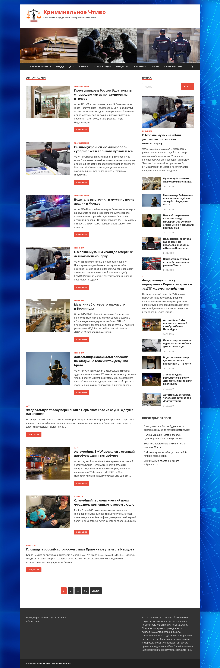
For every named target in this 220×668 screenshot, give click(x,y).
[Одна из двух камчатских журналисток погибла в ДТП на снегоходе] (151, 350)
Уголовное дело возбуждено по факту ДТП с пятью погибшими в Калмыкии (177, 379)
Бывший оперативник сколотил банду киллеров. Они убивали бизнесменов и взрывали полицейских (178, 221)
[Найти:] (168, 86)
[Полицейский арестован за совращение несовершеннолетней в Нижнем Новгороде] (151, 249)
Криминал (140, 66)
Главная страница (40, 66)
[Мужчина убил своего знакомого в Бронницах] (151, 188)
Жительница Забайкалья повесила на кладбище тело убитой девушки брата (101, 361)
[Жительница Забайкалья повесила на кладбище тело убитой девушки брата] (151, 205)
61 (85, 590)
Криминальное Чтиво (74, 12)
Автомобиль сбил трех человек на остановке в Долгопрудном (177, 397)
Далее (96, 590)
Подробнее (81, 130)
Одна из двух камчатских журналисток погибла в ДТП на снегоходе (178, 343)
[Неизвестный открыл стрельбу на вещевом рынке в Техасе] (151, 269)
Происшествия (173, 66)
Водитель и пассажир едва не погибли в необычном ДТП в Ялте (177, 360)
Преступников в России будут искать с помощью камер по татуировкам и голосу (103, 94)
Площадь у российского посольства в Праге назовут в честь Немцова (80, 549)
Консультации (102, 66)
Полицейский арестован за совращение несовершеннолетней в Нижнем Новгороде (177, 243)
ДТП (71, 66)
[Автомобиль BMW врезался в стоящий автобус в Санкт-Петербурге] (151, 330)
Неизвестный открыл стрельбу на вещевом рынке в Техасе (176, 262)
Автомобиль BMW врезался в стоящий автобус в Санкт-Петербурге (175, 325)
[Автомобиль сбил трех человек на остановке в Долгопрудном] (151, 405)
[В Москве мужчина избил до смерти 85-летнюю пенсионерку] (168, 128)
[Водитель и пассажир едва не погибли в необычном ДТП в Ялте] (151, 367)
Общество (122, 66)
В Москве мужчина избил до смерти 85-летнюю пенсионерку (161, 139)
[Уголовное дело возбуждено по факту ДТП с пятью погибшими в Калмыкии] (151, 385)
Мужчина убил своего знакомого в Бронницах (177, 180)
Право (155, 66)
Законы (83, 66)
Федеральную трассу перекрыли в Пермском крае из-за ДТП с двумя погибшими (167, 284)
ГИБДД (60, 66)
